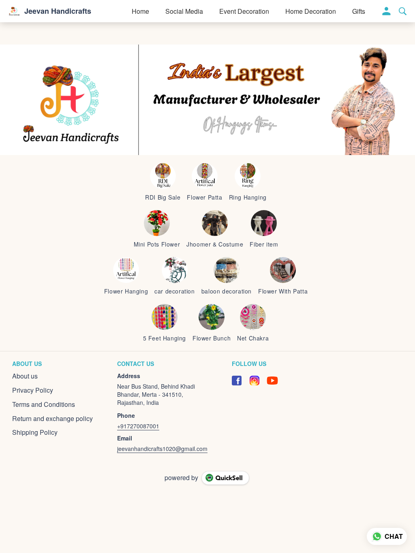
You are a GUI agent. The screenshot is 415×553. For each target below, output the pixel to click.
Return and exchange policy (52, 418)
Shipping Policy (35, 432)
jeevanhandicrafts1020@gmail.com (162, 449)
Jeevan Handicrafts (57, 11)
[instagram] (254, 380)
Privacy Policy (32, 390)
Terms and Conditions (43, 404)
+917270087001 (138, 426)
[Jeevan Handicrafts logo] (14, 11)
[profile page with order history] (387, 11)
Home (140, 11)
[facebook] (236, 380)
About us (25, 376)
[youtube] (272, 380)
